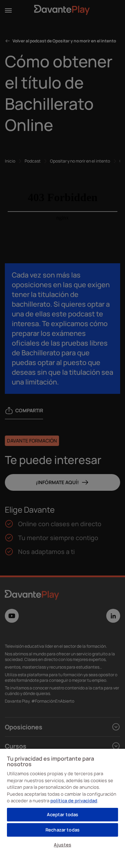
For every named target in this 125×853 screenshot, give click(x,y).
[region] (62, 800)
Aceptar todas (62, 814)
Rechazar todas (62, 830)
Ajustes (62, 845)
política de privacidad (73, 800)
